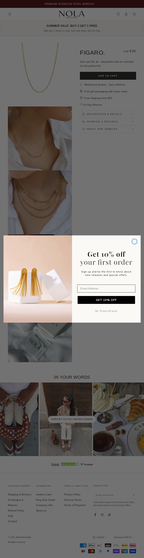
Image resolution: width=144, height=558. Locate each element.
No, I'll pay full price (106, 311)
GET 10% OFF (106, 300)
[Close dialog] (134, 241)
